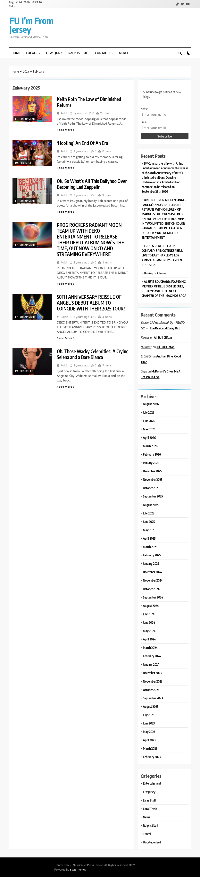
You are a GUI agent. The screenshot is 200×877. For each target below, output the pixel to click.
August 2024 (151, 606)
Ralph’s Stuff (78, 53)
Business (146, 347)
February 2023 (152, 757)
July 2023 (148, 715)
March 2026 (150, 446)
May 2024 (149, 631)
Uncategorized (152, 842)
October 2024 (151, 589)
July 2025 (148, 513)
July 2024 (148, 614)
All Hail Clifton (163, 337)
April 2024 (149, 639)
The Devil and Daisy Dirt (165, 328)
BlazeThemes (78, 869)
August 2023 (150, 706)
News (146, 817)
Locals (31, 53)
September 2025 (153, 496)
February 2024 (152, 656)
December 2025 (152, 471)
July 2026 (148, 412)
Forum (145, 338)
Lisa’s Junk (54, 53)
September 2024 (153, 597)
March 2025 (150, 547)
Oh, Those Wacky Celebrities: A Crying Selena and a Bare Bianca (93, 354)
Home (16, 53)
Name (144, 109)
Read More (64, 130)
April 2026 (149, 437)
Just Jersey (149, 792)
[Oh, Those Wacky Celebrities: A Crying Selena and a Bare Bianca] (32, 361)
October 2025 (151, 488)
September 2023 (153, 698)
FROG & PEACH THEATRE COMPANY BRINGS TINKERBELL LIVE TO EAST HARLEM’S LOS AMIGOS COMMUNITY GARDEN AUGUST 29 (162, 255)
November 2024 (153, 580)
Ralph (64, 113)
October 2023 (151, 690)
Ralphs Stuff (24, 163)
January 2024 (151, 664)
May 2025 (149, 530)
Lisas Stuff (149, 800)
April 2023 (149, 740)
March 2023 (150, 748)
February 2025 (152, 555)
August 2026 (151, 404)
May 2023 (149, 732)
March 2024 (150, 648)
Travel (147, 834)
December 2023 (152, 673)
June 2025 (149, 522)
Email (144, 122)
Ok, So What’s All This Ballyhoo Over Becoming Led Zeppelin (92, 184)
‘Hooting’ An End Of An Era (82, 143)
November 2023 (152, 681)
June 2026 (149, 421)
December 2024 (152, 572)
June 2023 (149, 723)
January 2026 (151, 463)
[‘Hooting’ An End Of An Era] (32, 153)
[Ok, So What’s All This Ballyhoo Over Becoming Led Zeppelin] (32, 191)
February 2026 (152, 454)
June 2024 (149, 622)
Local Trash (150, 809)
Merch (124, 53)
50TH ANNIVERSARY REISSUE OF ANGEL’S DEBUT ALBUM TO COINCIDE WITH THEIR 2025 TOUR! (91, 302)
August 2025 (151, 505)
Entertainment (25, 119)
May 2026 (149, 429)
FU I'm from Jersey (31, 25)
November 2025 (152, 479)
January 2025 (151, 563)
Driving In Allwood (155, 273)
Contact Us (104, 53)
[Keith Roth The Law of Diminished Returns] (32, 109)
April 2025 (149, 538)
